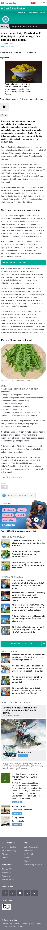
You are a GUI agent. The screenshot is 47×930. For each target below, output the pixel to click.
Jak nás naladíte (31, 847)
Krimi (21, 510)
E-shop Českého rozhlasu (16, 703)
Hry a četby (8, 510)
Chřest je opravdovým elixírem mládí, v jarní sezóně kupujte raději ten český (28, 543)
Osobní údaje (15, 924)
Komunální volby (9, 851)
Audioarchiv (33, 13)
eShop (5, 858)
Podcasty (6, 876)
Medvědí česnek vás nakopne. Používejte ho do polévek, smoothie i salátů (26, 554)
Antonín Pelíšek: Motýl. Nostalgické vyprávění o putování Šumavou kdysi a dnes (29, 618)
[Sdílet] (6, 115)
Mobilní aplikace (9, 880)
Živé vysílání (8, 520)
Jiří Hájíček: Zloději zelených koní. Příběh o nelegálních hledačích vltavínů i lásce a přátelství (28, 629)
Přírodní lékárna (7, 46)
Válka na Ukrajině (9, 847)
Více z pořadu (9, 651)
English (39, 924)
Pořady (27, 26)
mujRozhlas (6, 503)
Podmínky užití (28, 924)
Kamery (43, 13)
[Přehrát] (4, 107)
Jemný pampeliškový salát (14, 262)
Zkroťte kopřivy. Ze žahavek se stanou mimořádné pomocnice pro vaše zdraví (28, 565)
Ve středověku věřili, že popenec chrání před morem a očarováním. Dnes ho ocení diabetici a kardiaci (28, 668)
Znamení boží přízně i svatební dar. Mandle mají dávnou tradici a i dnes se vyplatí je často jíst (28, 657)
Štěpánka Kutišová (15, 478)
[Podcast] (2, 115)
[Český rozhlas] (8, 3)
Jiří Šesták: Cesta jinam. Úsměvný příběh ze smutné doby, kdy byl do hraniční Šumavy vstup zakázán (28, 607)
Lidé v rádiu (29, 854)
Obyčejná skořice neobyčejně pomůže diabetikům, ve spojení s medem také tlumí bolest (26, 690)
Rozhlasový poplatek (33, 864)
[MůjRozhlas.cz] (4, 58)
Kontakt (27, 861)
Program (21, 13)
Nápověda (28, 851)
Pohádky (6, 515)
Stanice (5, 854)
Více (36, 26)
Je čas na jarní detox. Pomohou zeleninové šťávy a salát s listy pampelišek (27, 679)
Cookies (5, 924)
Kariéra (27, 858)
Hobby (4, 26)
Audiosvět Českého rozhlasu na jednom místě (18, 531)
